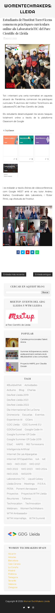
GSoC (10, 444)
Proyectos (12, 493)
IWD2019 (26, 474)
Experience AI (14, 419)
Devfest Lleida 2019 (17, 395)
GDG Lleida (13, 424)
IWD (9, 464)
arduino (11, 390)
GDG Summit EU (31, 424)
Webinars (12, 508)
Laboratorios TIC (16, 479)
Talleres (26, 498)
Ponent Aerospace (26, 488)
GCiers (29, 419)
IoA (37, 459)
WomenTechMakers (31, 508)
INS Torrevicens (35, 444)
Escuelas (27, 414)
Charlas (31, 390)
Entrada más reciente (13, 274)
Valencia (12, 584)
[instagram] (33, 607)
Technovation (33, 503)
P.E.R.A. (42, 483)
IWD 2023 (27, 469)
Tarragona (13, 577)
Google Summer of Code (21, 434)
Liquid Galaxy (35, 479)
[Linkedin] (20, 606)
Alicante (12, 554)
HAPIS (19, 444)
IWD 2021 (34, 464)
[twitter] (24, 607)
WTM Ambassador (17, 513)
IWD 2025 (12, 474)
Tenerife (12, 580)
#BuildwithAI (14, 385)
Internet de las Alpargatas (22, 454)
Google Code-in (34, 429)
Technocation (14, 503)
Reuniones (13, 498)
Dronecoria (13, 414)
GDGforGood (14, 429)
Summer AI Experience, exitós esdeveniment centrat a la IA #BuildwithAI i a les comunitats (34, 354)
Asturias (12, 557)
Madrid (11, 570)
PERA (10, 488)
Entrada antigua (43, 274)
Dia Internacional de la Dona (23, 409)
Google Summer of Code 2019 (24, 439)
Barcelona (13, 560)
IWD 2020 (20, 464)
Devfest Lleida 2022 (18, 405)
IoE (44, 459)
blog (21, 390)
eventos (39, 414)
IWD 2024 (41, 469)
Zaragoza (12, 587)
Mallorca (12, 574)
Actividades (31, 385)
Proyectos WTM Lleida (34, 493)
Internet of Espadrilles (19, 459)
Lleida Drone (14, 483)
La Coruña (13, 567)
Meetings (29, 483)
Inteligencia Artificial (18, 449)
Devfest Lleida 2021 (17, 400)
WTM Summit (37, 518)
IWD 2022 (12, 469)
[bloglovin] (28, 607)
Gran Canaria (14, 564)
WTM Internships (16, 518)
